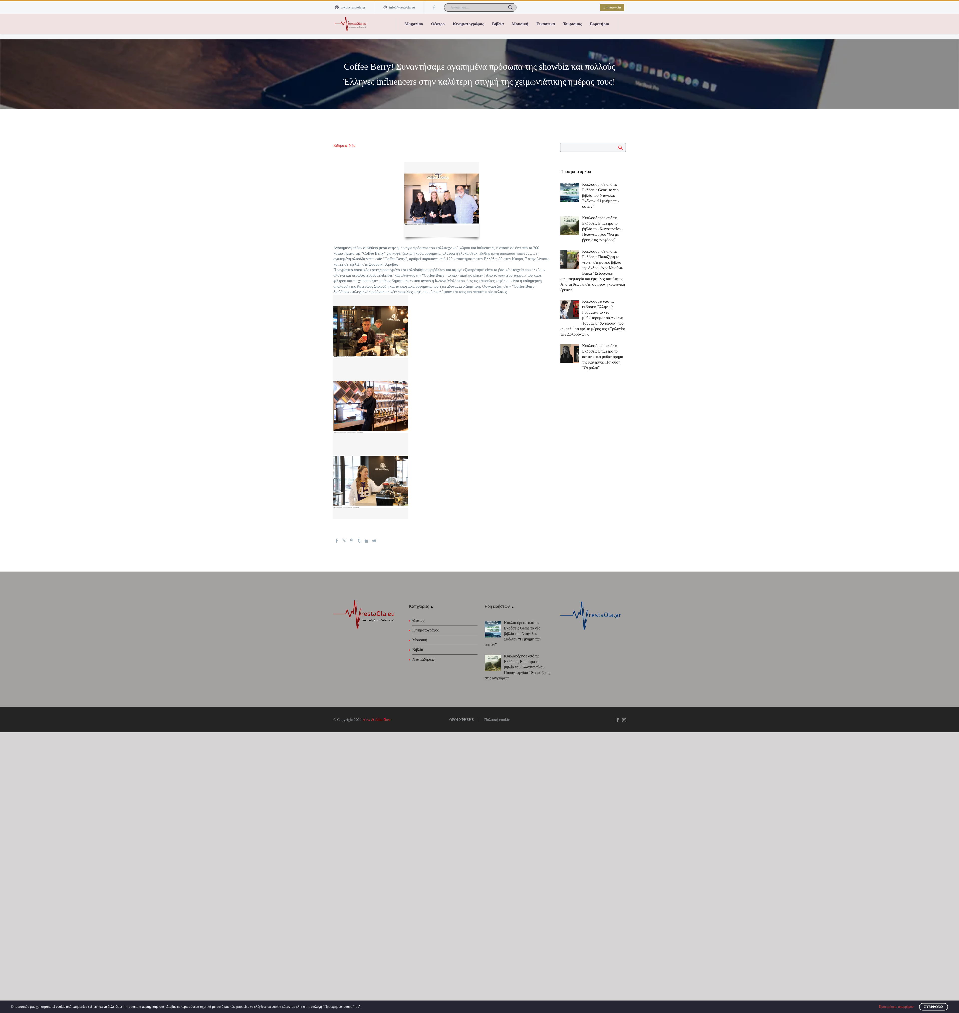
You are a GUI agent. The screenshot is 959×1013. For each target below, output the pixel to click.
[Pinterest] (352, 541)
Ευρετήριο (599, 23)
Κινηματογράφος (468, 23)
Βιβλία (498, 23)
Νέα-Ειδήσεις (423, 659)
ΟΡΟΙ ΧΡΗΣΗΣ (461, 720)
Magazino (414, 23)
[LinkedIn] (367, 541)
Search (620, 147)
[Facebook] (434, 7)
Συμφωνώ (933, 1007)
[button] (510, 7)
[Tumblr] (359, 541)
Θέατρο (438, 23)
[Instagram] (624, 720)
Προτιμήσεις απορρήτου (896, 1007)
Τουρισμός (572, 23)
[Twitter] (344, 541)
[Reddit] (374, 541)
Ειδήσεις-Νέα (344, 145)
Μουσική (520, 23)
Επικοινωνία (612, 7)
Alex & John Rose (377, 720)
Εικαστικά (545, 23)
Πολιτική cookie (497, 720)
